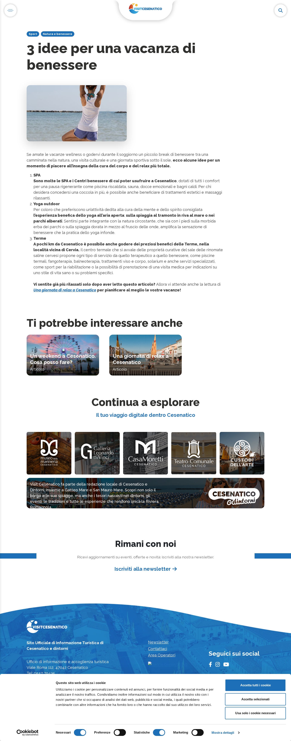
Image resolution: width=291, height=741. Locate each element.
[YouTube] (226, 664)
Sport (33, 34)
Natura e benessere (57, 34)
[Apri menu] (10, 10)
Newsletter (158, 642)
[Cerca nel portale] (280, 10)
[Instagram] (217, 664)
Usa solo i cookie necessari (255, 713)
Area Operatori (161, 655)
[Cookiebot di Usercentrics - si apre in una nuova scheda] (27, 733)
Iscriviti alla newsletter (142, 569)
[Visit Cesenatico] (47, 628)
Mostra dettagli (223, 732)
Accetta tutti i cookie (255, 685)
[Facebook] (210, 664)
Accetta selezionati (255, 699)
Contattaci (157, 648)
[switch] (120, 732)
